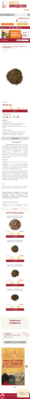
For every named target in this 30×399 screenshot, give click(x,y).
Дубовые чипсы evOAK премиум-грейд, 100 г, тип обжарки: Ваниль (15, 265)
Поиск (12, 14)
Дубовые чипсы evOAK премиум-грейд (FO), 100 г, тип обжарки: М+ (15, 241)
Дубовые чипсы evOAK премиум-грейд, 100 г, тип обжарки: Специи (15, 290)
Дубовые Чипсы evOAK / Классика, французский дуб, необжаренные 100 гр (15, 217)
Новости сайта (9, 337)
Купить (15, 111)
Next (26, 366)
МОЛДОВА (13, 27)
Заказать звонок (22, 24)
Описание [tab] (15, 138)
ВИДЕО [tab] (15, 209)
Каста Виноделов (15, 395)
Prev (3, 366)
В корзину (15, 236)
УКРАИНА (5, 27)
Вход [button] (4, 14)
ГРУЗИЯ (20, 27)
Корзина (22, 393)
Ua (24, 10)
